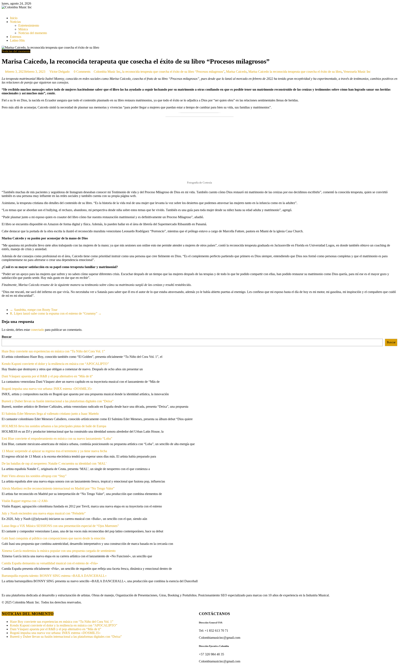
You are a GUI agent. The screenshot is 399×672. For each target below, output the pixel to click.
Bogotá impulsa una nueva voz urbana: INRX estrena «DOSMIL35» (47, 388)
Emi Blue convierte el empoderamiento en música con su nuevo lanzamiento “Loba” (57, 438)
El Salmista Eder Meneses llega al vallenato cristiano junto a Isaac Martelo (50, 413)
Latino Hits (17, 40)
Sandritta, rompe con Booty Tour (33, 309)
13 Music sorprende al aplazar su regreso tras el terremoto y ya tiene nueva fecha (54, 451)
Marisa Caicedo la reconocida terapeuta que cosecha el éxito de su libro (295, 71)
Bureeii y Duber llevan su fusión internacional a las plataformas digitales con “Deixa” (57, 401)
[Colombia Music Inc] (3, 11)
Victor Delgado (59, 71)
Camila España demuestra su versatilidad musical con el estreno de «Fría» (50, 563)
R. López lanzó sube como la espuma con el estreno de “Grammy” (55, 313)
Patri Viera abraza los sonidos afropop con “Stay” (34, 476)
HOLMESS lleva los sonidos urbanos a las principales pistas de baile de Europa (54, 426)
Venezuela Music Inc (357, 71)
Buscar (7, 336)
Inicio (13, 18)
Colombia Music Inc (107, 71)
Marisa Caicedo (236, 71)
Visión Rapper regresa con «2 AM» (25, 501)
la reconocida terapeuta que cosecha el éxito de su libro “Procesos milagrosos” (173, 71)
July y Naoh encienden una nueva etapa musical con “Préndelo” (44, 513)
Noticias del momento (32, 33)
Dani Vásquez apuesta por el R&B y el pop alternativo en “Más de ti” (47, 376)
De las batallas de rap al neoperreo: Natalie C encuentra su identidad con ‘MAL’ (54, 463)
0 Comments (81, 71)
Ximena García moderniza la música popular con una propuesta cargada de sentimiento (59, 551)
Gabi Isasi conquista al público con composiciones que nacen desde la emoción (53, 538)
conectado (37, 329)
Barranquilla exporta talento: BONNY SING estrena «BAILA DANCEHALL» (54, 575)
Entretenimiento (28, 25)
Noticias (15, 21)
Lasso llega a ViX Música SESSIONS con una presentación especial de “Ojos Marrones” (60, 526)
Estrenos (15, 36)
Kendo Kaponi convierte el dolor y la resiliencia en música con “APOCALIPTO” (55, 364)
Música (23, 29)
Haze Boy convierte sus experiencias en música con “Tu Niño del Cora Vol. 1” (53, 351)
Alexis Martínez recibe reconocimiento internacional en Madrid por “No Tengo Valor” (58, 488)
